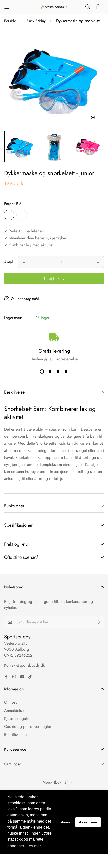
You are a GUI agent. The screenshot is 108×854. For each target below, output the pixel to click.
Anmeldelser (14, 710)
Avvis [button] (65, 822)
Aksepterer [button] (88, 822)
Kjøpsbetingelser (18, 718)
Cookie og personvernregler (27, 726)
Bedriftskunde (15, 734)
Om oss (10, 702)
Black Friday (36, 21)
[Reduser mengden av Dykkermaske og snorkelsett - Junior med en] (24, 262)
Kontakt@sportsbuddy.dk (24, 665)
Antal (8, 262)
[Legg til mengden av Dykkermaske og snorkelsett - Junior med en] (98, 262)
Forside (10, 21)
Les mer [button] (34, 846)
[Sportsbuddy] (54, 7)
